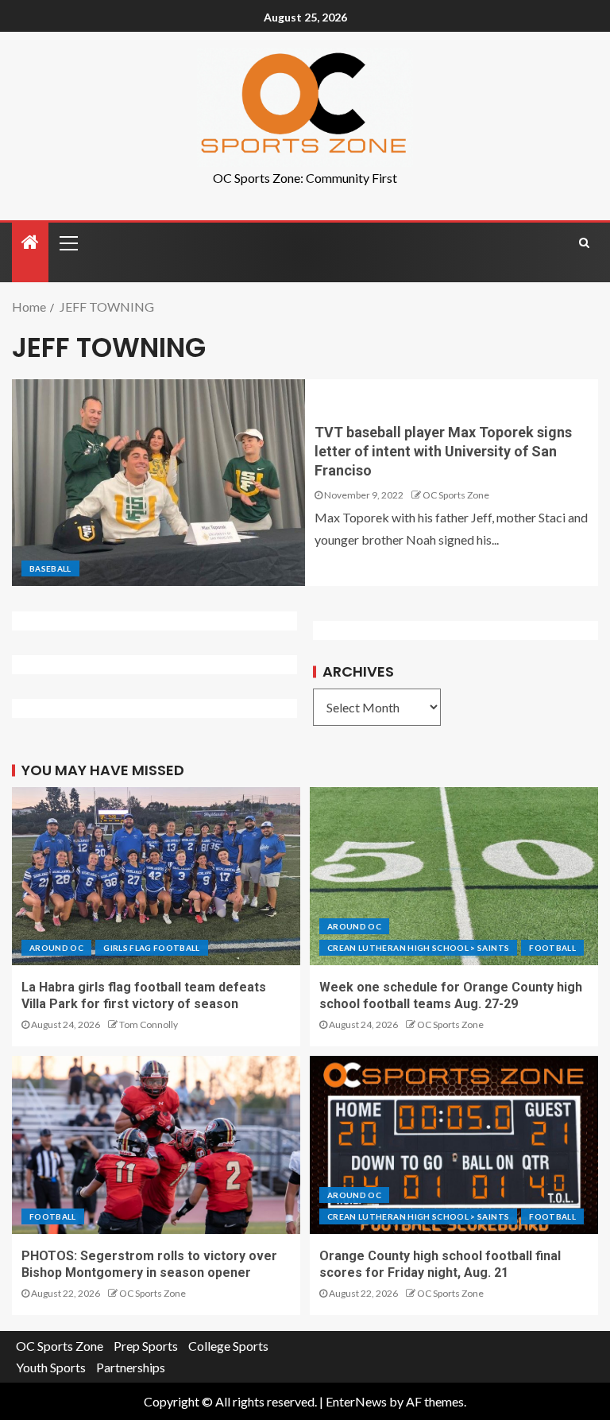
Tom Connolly (148, 1024)
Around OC (56, 947)
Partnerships (130, 1367)
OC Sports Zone (456, 495)
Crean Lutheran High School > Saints (418, 947)
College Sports (228, 1345)
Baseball (50, 568)
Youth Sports (51, 1367)
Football (552, 947)
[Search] (584, 242)
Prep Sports (146, 1345)
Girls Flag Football (151, 947)
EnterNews (356, 1401)
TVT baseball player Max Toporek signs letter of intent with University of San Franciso (443, 451)
